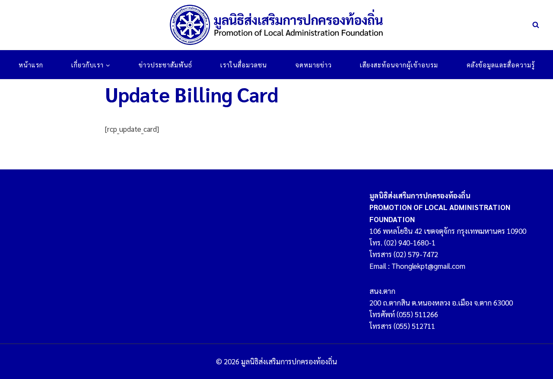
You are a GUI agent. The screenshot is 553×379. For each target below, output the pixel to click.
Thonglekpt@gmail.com (428, 266)
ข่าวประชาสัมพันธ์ (165, 65)
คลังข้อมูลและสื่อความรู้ (501, 65)
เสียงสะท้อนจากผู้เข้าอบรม (399, 65)
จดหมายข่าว (314, 65)
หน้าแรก (31, 65)
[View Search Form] (536, 25)
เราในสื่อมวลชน (243, 65)
